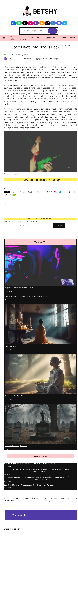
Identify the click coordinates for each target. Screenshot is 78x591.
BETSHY (45, 11)
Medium (45, 59)
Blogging (37, 59)
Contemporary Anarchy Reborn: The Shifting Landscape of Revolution (27, 296)
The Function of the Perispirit (14, 396)
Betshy (10, 59)
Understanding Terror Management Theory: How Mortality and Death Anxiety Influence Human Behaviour (40, 478)
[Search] (53, 31)
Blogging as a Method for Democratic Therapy (19, 288)
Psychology (54, 59)
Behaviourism (27, 59)
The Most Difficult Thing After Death (16, 446)
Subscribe (58, 225)
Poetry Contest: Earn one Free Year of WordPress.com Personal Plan (30, 463)
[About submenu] (77, 37)
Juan (50, 67)
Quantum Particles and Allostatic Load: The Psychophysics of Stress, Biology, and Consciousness (40, 470)
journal (64, 85)
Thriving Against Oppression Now (43, 88)
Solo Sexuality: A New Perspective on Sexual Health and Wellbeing (29, 485)
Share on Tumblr (27, 192)
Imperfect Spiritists (11, 346)
